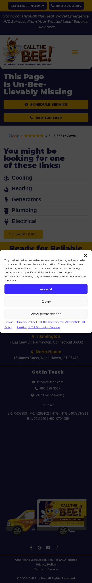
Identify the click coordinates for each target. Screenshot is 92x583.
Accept (46, 289)
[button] (85, 255)
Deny (46, 301)
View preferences (46, 313)
